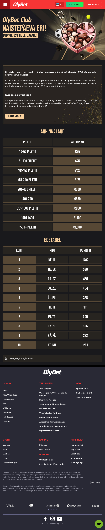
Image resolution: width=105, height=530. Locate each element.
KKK (4, 404)
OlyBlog (6, 421)
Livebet (6, 454)
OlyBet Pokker (46, 460)
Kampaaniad (77, 445)
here (40, 479)
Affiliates (7, 408)
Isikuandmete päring (49, 417)
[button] (59, 4)
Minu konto (76, 458)
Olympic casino (83, 397)
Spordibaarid (82, 388)
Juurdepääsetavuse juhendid (53, 426)
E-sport (6, 458)
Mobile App (8, 417)
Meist (5, 390)
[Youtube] (59, 518)
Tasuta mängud (10, 462)
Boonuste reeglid (47, 400)
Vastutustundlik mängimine (52, 404)
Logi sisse (75, 454)
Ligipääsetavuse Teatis (49, 431)
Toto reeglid (45, 388)
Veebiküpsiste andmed (50, 413)
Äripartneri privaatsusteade (52, 422)
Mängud (43, 445)
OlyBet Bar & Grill (84, 393)
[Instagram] (52, 518)
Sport (5, 449)
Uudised (6, 445)
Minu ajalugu (77, 462)
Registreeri (76, 449)
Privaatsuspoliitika (48, 409)
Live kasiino (44, 449)
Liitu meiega (8, 399)
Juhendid (7, 412)
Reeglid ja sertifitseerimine (52, 464)
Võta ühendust (10, 395)
